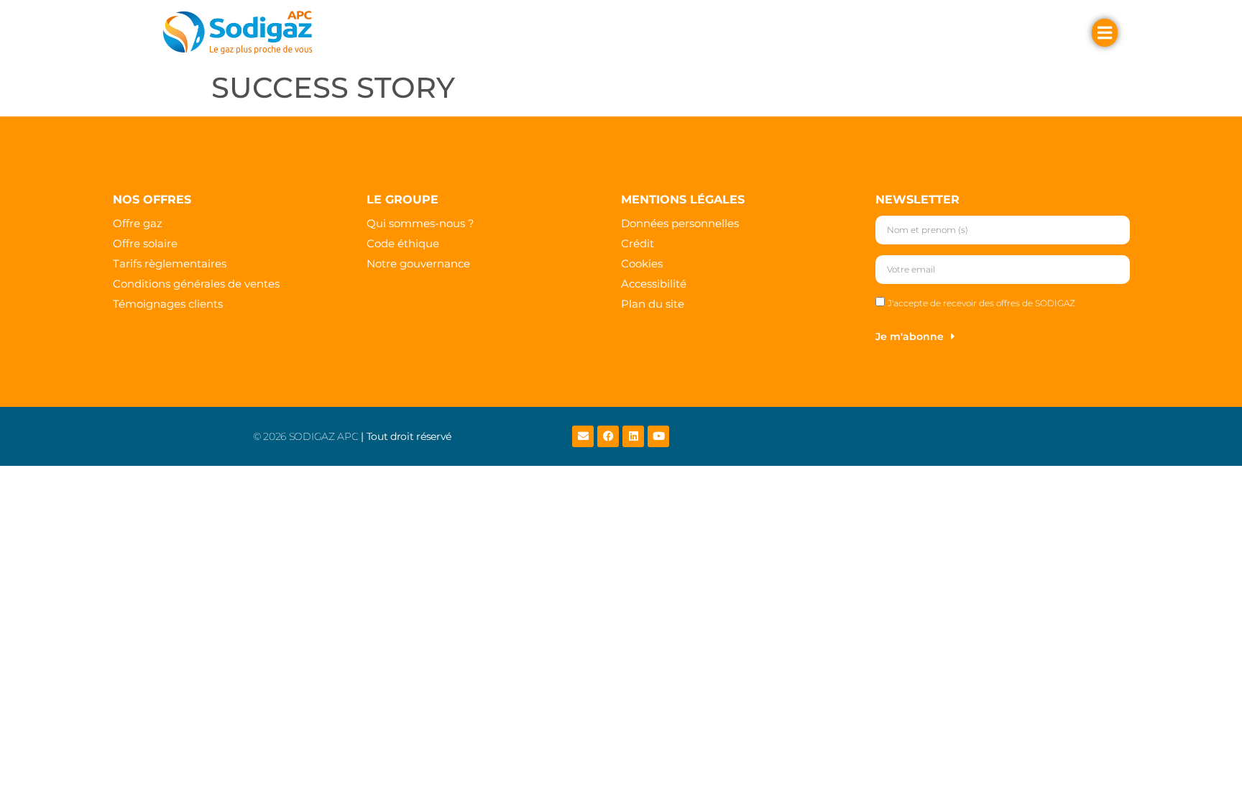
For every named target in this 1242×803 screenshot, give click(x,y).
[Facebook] (608, 436)
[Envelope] (583, 436)
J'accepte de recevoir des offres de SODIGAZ (981, 303)
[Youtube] (658, 436)
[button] (423, 32)
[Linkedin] (633, 436)
